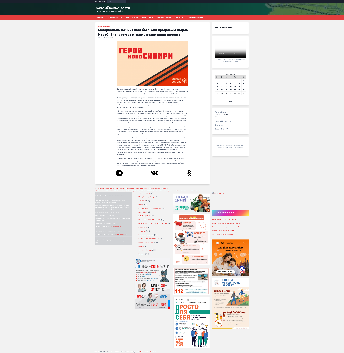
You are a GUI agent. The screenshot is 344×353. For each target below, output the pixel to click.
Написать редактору (195, 17)
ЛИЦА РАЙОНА (147, 17)
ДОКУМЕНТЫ (179, 17)
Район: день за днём (114, 17)
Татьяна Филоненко (230, 151)
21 (235, 90)
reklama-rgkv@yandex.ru (121, 234)
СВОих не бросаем (164, 17)
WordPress (139, 352)
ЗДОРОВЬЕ (142, 212)
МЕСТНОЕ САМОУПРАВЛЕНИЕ (149, 219)
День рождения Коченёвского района (226, 223)
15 (239, 87)
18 (222, 90)
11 (222, 87)
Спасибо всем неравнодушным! (223, 230)
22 (239, 90)
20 (231, 90)
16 (243, 87)
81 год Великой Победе (146, 197)
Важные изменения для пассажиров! (225, 227)
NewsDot (153, 352)
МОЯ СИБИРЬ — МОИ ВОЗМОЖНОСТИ (152, 223)
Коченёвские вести (112, 7)
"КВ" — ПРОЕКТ (144, 193)
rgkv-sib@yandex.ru (116, 226)
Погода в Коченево (221, 114)
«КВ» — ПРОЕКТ (132, 17)
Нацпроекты (142, 227)
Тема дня (141, 254)
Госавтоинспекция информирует (149, 208)
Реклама (141, 246)
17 (217, 90)
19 (226, 90)
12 (226, 87)
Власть (140, 204)
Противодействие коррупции (148, 238)
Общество (142, 231)
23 (244, 90)
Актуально (142, 201)
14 (235, 87)
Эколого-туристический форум (223, 234)
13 (231, 87)
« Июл (229, 102)
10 (217, 87)
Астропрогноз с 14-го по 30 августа (224, 219)
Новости (100, 17)
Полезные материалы (146, 235)
